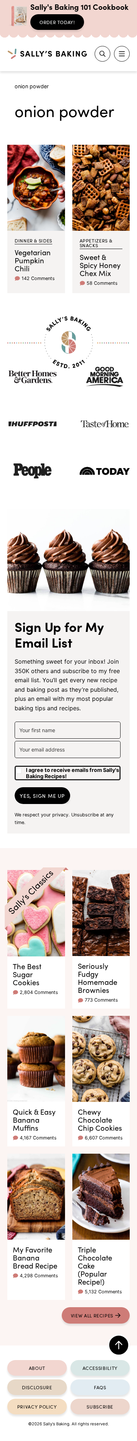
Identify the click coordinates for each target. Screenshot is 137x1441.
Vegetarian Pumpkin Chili (33, 260)
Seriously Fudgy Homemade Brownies (97, 977)
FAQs (100, 1387)
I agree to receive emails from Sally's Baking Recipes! (72, 773)
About (37, 1367)
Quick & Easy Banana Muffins (34, 1119)
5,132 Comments (103, 1291)
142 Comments (38, 278)
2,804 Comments (39, 992)
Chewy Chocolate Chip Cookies (100, 1119)
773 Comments (101, 1000)
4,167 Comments (38, 1138)
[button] (68, 770)
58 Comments (102, 283)
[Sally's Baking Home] (47, 54)
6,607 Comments (104, 1138)
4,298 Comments (39, 1275)
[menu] (122, 54)
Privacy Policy (37, 1406)
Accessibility (100, 1367)
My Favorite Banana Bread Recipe (35, 1257)
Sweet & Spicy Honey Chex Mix (100, 265)
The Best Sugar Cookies (27, 974)
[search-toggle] (102, 54)
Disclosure (37, 1387)
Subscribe (100, 1406)
